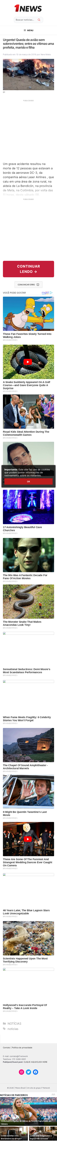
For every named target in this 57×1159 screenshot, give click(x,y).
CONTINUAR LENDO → (28, 269)
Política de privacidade (22, 1047)
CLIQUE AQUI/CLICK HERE (35, 1062)
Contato (6, 1047)
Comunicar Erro (26, 284)
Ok (28, 481)
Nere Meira (46, 54)
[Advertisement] (28, 130)
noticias (13, 1029)
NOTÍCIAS (14, 1023)
